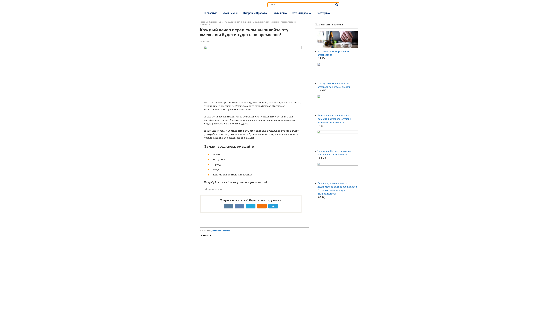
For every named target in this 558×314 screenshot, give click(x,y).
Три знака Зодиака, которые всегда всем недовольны (334, 152)
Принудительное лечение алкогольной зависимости (334, 85)
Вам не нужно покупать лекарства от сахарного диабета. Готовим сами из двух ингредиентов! (337, 188)
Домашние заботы (220, 230)
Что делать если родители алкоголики (334, 53)
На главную (210, 13)
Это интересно (302, 13)
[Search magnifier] (337, 5)
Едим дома (280, 13)
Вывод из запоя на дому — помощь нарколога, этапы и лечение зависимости (334, 119)
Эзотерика (323, 13)
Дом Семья (230, 13)
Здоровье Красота (255, 13)
